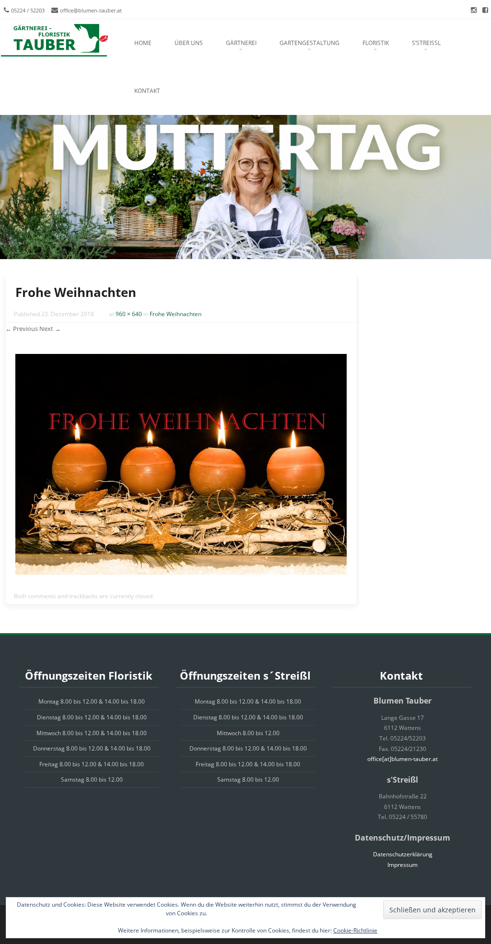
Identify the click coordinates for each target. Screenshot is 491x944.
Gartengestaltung (309, 43)
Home (143, 43)
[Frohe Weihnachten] (181, 572)
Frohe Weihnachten (175, 314)
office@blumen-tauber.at (91, 10)
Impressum (402, 865)
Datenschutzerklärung (403, 854)
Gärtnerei (241, 43)
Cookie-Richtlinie (355, 930)
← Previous (21, 328)
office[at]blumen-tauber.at (402, 759)
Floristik (375, 43)
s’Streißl (426, 43)
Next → (50, 328)
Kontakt (147, 91)
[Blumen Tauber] (54, 40)
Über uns (189, 43)
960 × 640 (129, 314)
